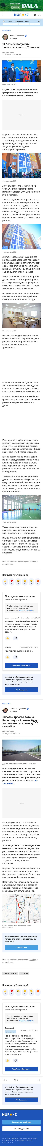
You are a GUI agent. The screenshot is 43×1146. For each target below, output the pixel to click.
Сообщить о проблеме (21, 1122)
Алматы (14, 974)
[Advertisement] (21, 115)
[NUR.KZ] (21, 15)
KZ (35, 15)
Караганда (24, 974)
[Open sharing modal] (27, 1080)
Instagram (23, 690)
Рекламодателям (21, 1129)
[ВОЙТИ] (39, 15)
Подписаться (21, 947)
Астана (6, 974)
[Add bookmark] (39, 1080)
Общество (6, 30)
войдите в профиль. (26, 610)
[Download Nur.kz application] (21, 5)
